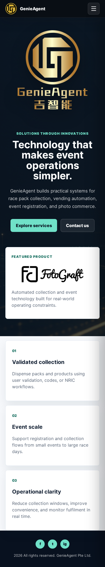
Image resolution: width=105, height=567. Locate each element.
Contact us (77, 225)
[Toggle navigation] (94, 9)
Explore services (34, 225)
